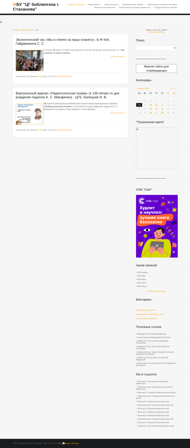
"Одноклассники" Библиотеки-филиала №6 (155, 426)
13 (156, 105)
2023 (24, 30)
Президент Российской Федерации (151, 334)
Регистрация (153, 32)
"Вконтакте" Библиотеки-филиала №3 (153, 412)
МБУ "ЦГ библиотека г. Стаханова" (36, 6)
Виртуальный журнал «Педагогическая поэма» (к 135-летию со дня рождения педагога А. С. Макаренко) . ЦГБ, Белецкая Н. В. (67, 95)
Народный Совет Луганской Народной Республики (152, 347)
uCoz (60, 443)
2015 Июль (141, 283)
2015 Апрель (142, 272)
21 (162, 109)
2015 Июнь (141, 279)
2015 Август (142, 286)
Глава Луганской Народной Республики (153, 337)
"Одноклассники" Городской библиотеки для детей (155, 397)
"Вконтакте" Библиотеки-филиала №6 (153, 422)
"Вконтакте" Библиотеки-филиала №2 (153, 408)
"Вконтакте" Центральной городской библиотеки (152, 382)
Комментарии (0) (65, 76)
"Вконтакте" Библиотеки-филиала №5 (153, 415)
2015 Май (141, 276)
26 (151, 113)
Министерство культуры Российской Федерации (152, 359)
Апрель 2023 (143, 88)
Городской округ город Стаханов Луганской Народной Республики (155, 353)
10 (139, 105)
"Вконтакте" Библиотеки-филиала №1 (153, 402)
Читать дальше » (118, 56)
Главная (16, 30)
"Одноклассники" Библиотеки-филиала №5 (155, 419)
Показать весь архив (156, 291)
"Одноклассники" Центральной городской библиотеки (154, 388)
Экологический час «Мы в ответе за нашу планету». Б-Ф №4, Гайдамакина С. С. (63, 41)
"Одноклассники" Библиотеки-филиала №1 (155, 405)
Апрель (31, 30)
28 (162, 113)
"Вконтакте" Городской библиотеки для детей (156, 392)
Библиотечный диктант (145, 310)
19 (151, 109)
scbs (40, 76)
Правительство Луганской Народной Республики (152, 342)
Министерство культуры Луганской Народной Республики (156, 364)
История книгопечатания (146, 318)
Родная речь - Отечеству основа (150, 314)
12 (151, 105)
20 (156, 109)
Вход (162, 32)
